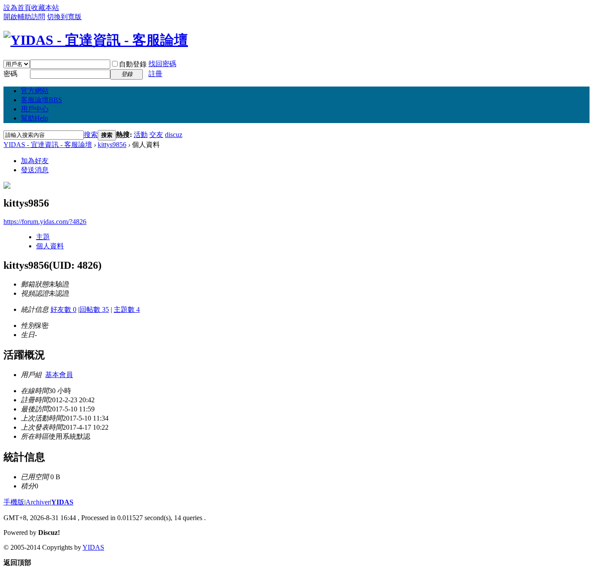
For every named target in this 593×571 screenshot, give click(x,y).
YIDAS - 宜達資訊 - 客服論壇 (47, 144)
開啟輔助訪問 (24, 16)
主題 (43, 236)
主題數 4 (127, 309)
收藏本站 (45, 7)
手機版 (13, 502)
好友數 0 (63, 309)
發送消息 (35, 170)
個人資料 (50, 246)
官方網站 (35, 90)
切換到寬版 (64, 16)
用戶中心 (35, 109)
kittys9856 (112, 144)
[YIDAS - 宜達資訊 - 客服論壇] (95, 40)
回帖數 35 (94, 309)
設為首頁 (17, 7)
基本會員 (59, 374)
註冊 (155, 73)
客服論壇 (41, 100)
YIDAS (62, 502)
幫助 (34, 118)
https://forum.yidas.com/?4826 (44, 221)
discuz (173, 134)
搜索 (91, 134)
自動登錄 (133, 64)
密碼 (10, 73)
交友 (156, 134)
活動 (141, 134)
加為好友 (35, 160)
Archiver (38, 502)
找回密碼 (162, 63)
